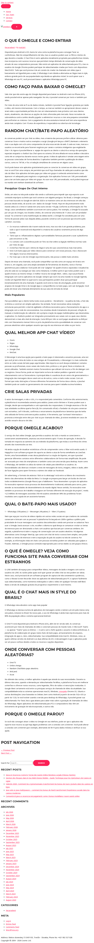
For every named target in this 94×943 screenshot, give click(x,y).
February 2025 (12, 860)
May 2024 (10, 887)
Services (9, 17)
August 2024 (11, 878)
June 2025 (10, 851)
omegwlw (63, 691)
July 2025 (9, 848)
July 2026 (9, 812)
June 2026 (10, 815)
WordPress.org (12, 930)
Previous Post (8, 750)
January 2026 (11, 830)
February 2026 (12, 827)
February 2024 (12, 897)
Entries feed (11, 924)
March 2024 (10, 894)
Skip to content (7, 2)
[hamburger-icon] (6, 6)
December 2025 (12, 833)
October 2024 (11, 872)
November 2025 (12, 836)
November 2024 (12, 869)
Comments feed (12, 927)
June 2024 (10, 885)
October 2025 (11, 839)
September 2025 (12, 842)
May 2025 (10, 854)
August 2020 (11, 900)
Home (8, 11)
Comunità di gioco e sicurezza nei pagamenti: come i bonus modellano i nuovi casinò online (43, 796)
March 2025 (10, 857)
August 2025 (11, 845)
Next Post (6, 753)
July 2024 (9, 881)
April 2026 (10, 821)
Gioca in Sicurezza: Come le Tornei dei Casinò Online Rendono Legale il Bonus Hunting (40, 775)
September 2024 (12, 875)
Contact (9, 20)
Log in (8, 921)
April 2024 (10, 891)
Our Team (10, 14)
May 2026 (10, 818)
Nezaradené (10, 47)
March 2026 (10, 824)
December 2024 (12, 866)
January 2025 (11, 863)
